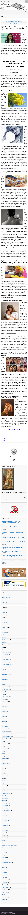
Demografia (4, 676)
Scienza (3, 860)
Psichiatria (4, 827)
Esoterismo (4, 704)
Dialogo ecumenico (6, 681)
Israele (3, 768)
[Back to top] (25, 912)
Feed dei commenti (6, 599)
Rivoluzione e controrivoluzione (8, 845)
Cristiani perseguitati (6, 664)
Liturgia (3, 780)
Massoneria (4, 785)
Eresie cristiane (5, 701)
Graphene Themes (12, 913)
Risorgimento (4, 842)
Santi (3, 855)
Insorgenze (4, 751)
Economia (4, 699)
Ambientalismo (5, 622)
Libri (3, 778)
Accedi (3, 594)
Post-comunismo (5, 822)
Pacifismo (4, 808)
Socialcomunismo (5, 869)
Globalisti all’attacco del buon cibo (15, 21)
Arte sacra (4, 624)
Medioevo (4, 788)
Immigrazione (4, 743)
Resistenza (4, 837)
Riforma (3, 840)
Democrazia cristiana (6, 674)
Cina (3, 647)
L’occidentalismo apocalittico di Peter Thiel (12, 547)
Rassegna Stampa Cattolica (7, 12)
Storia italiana (4, 879)
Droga (3, 691)
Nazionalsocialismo (6, 798)
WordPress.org (5, 602)
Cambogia (4, 637)
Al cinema (4, 620)
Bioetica (3, 629)
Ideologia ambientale (6, 733)
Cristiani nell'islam (5, 662)
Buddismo (4, 634)
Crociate (3, 667)
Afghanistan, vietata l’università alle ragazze (13, 23)
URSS (3, 894)
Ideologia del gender (6, 736)
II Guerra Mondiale (6, 738)
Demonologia (4, 679)
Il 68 (3, 741)
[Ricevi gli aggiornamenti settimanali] (8, 1)
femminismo (12, 444)
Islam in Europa (5, 763)
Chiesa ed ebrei (5, 644)
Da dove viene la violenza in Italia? (10, 551)
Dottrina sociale (5, 689)
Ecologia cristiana (5, 696)
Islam (3, 756)
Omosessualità (5, 805)
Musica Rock (4, 795)
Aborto (4, 444)
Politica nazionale (5, 820)
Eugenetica (4, 706)
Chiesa (3, 642)
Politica (3, 815)
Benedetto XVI (5, 627)
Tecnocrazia (4, 882)
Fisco (3, 723)
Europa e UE (4, 709)
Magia (3, 783)
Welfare (3, 902)
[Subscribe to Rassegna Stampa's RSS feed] (1, 1)
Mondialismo (4, 790)
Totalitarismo (4, 889)
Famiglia (3, 716)
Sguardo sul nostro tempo (7, 865)
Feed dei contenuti (6, 597)
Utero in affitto (5, 897)
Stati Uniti (4, 874)
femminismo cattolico (19, 444)
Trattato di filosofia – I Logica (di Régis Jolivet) (13, 537)
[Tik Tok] (4, 1)
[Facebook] (5, 1)
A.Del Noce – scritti (6, 610)
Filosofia (3, 721)
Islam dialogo (4, 758)
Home (2, 14)
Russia (3, 850)
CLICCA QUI (5, 499)
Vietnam (3, 899)
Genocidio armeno (5, 726)
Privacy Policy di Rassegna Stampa (20, 909)
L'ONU (3, 773)
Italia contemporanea (6, 770)
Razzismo (4, 832)
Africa (3, 615)
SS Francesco (4, 872)
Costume (4, 657)
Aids (3, 617)
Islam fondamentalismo (6, 761)
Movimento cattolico (6, 793)
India (3, 746)
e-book (3, 694)
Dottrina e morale (5, 686)
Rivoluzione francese (6, 847)
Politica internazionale (6, 817)
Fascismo (4, 718)
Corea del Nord (5, 654)
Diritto (3, 684)
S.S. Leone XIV (5, 852)
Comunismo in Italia (6, 652)
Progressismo (5, 825)
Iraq (3, 753)
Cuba (3, 669)
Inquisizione (4, 748)
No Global (4, 800)
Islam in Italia (4, 766)
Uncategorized (5, 892)
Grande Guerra (5, 728)
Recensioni (4, 835)
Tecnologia (4, 884)
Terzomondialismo (5, 887)
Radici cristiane (5, 830)
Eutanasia (4, 711)
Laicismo (3, 775)
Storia (3, 877)
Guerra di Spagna (5, 731)
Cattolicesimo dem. (6, 639)
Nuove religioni (5, 803)
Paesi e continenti (5, 810)
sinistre (3, 867)
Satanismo (4, 857)
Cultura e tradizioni (6, 671)
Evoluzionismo (5, 714)
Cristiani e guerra (5, 659)
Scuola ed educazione (6, 862)
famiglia (7, 444)
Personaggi (4, 813)
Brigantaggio (4, 632)
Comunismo (4, 649)
